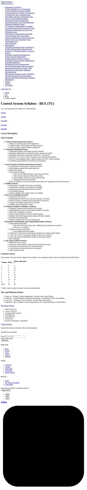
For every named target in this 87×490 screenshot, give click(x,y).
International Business (12, 62)
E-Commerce (9, 26)
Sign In (7, 355)
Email (3, 336)
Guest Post (8, 369)
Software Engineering (12, 38)
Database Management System (16, 19)
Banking (13, 49)
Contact (7, 367)
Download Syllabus (7, 306)
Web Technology (11, 43)
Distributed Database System (14, 24)
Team (7, 353)
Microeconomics (10, 72)
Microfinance (9, 74)
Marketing (27, 70)
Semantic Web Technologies (19, 36)
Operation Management (13, 76)
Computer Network (11, 13)
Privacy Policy (10, 372)
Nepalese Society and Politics (24, 74)
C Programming (25, 9)
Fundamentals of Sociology (14, 59)
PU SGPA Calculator (12, 383)
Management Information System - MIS (18, 68)
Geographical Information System (16, 28)
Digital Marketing (28, 22)
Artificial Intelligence (12, 9)
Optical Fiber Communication (15, 34)
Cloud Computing (11, 11)
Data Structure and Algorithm (19, 18)
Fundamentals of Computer (23, 26)
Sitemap (8, 356)
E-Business (9, 55)
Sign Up (8, 89)
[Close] (13, 4)
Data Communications (22, 15)
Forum (7, 351)
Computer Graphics (24, 11)
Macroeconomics (27, 66)
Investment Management (13, 66)
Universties (9, 85)
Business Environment (24, 49)
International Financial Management (17, 64)
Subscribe (5, 340)
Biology (8, 83)
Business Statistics (21, 51)
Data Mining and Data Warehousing (17, 17)
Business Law (10, 51)
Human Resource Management (23, 61)
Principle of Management (20, 78)
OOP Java (29, 30)
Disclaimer (8, 370)
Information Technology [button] (13, 7)
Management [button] (9, 45)
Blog (6, 349)
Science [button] (7, 81)
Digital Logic (17, 22)
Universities (9, 384)
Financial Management (18, 57)
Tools (7, 381)
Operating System (11, 32)
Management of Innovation (14, 70)
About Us (8, 365)
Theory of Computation (18, 40)
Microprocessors (19, 30)
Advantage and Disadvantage (15, 47)
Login (3, 89)
